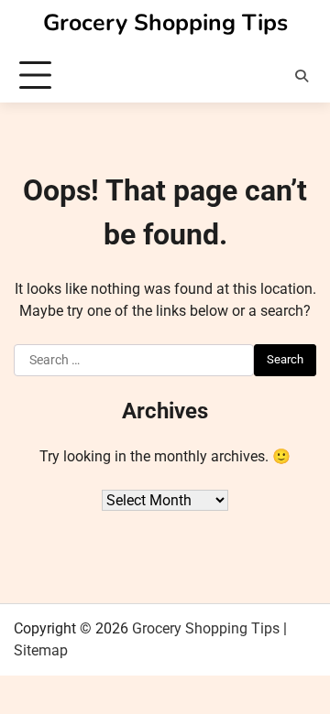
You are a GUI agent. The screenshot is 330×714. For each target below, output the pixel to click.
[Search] (301, 76)
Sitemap (41, 650)
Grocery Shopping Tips (165, 22)
